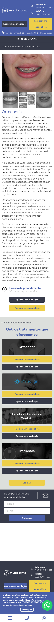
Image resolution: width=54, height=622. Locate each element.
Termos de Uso (10, 602)
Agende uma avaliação (14, 23)
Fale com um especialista (40, 23)
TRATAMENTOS (29, 39)
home (6, 46)
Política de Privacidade (32, 600)
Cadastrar (27, 518)
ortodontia (34, 46)
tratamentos (19, 46)
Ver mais (27, 482)
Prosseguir (27, 610)
